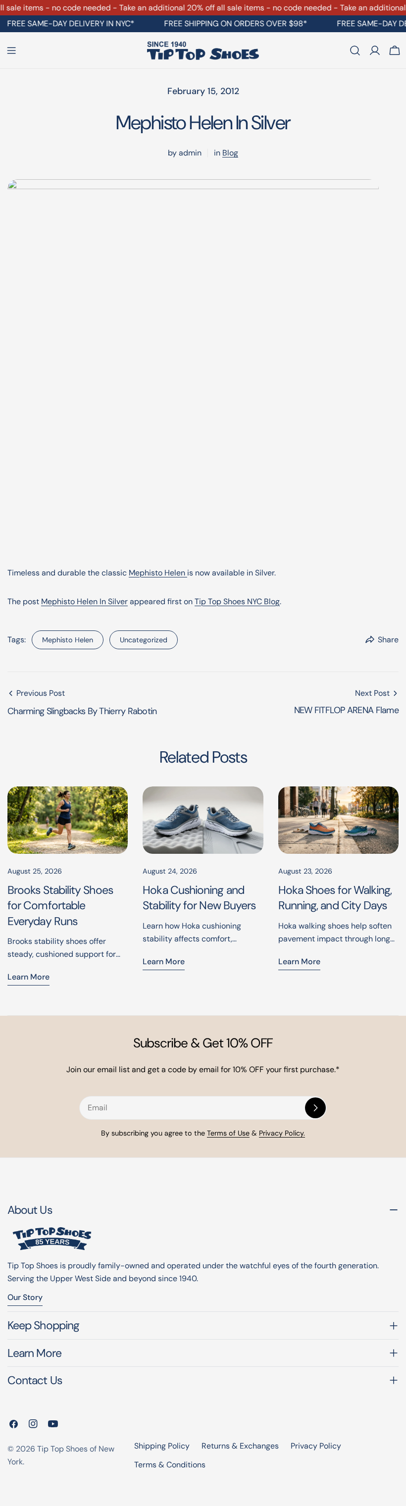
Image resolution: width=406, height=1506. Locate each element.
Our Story (25, 1297)
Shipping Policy (162, 1446)
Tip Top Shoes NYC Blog (237, 601)
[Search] (355, 50)
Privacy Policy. (282, 1133)
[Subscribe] (315, 1107)
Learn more (28, 977)
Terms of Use (228, 1133)
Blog (230, 153)
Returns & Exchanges (240, 1446)
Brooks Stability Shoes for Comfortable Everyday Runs (60, 905)
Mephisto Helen (158, 573)
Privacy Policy (316, 1446)
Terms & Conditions (169, 1464)
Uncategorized (143, 639)
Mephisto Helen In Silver (84, 601)
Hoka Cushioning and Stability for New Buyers (199, 898)
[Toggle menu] (11, 50)
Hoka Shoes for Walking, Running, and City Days (335, 898)
